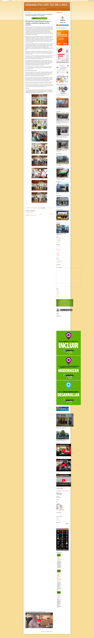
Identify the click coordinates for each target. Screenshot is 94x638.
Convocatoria (59, 239)
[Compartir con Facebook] (43, 207)
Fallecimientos (59, 241)
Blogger (52, 631)
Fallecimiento (59, 240)
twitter (58, 291)
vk (57, 295)
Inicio (57, 248)
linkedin (58, 294)
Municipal (58, 242)
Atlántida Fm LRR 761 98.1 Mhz (46, 4)
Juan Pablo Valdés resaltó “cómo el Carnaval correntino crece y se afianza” (59, 594)
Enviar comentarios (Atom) (32, 215)
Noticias (58, 259)
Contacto (58, 250)
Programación (59, 249)
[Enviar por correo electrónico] (40, 207)
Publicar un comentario (30, 212)
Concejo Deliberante (60, 238)
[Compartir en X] (42, 207)
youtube (58, 297)
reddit (58, 292)
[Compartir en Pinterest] (44, 207)
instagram (58, 296)
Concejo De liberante (60, 261)
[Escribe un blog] (41, 207)
